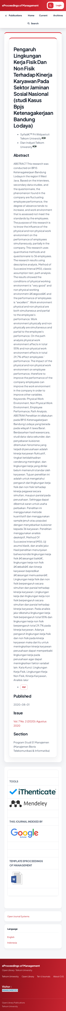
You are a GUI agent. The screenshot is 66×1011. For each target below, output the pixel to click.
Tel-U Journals (43, 976)
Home (31, 15)
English (10, 937)
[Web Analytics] (10, 990)
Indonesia (12, 942)
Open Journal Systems (18, 916)
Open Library (28, 976)
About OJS (58, 976)
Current (43, 15)
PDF (24, 687)
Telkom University (10, 976)
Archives (58, 15)
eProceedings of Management (20, 5)
